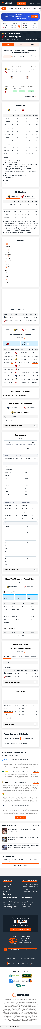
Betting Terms (19, 337)
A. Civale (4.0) (35, 353)
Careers (6, 887)
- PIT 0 (15, 613)
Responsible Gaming (29, 892)
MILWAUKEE (13, 408)
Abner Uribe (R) (8, 718)
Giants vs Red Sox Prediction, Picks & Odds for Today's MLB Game (21, 830)
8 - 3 (19, 356)
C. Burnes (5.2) (35, 376)
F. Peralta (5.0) (35, 366)
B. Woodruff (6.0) (36, 372)
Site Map (9, 958)
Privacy (20, 958)
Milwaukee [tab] (14, 110)
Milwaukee (14, 33)
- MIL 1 (15, 610)
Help (14, 958)
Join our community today (20, 929)
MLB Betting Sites (28, 738)
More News (36, 825)
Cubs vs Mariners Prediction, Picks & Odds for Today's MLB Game (23, 838)
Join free (22, 3)
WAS (7, 320)
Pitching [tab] (6, 656)
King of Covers (27, 904)
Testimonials (7, 894)
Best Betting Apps (10, 907)
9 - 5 (19, 375)
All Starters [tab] (29, 696)
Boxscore (7, 57)
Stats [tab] (8, 44)
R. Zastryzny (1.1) (36, 359)
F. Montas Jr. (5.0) (36, 356)
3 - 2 (19, 382)
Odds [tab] (33, 44)
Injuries (35, 57)
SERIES (33, 330)
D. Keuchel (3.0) (36, 362)
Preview (25, 57)
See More (20, 817)
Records (16, 57)
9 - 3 (19, 359)
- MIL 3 (15, 616)
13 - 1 (19, 369)
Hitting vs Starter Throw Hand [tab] (27, 656)
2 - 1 (19, 372)
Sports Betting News (30, 887)
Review (36, 759)
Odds (35, 8)
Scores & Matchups (15, 8)
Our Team (6, 889)
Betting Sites (10, 898)
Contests (27, 898)
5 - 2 (19, 366)
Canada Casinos (9, 904)
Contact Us (7, 884)
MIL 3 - (15, 619)
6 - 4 (19, 352)
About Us (7, 880)
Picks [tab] (20, 44)
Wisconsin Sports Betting (12, 738)
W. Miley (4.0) (35, 382)
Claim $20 (34, 16)
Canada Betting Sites (11, 902)
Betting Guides (29, 880)
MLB (3, 8)
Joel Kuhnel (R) (8, 705)
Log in (32, 3)
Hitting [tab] (14, 656)
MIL (7, 317)
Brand (5, 892)
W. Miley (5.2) (35, 379)
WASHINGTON (30, 408)
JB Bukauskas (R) (8, 711)
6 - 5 (19, 362)
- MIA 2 (15, 606)
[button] (20, 570)
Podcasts (25, 889)
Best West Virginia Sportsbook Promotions (17, 743)
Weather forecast (31, 39)
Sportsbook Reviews (30, 884)
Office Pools (26, 907)
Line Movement (29, 96)
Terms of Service (29, 958)
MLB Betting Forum (20, 865)
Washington (15, 36)
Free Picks (27, 8)
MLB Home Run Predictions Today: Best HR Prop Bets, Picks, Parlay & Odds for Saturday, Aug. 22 (23, 846)
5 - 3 (19, 379)
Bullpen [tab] (12, 696)
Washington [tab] (28, 110)
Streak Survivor (28, 902)
